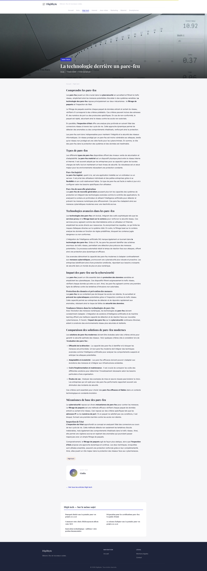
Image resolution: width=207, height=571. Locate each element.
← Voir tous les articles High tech (79, 487)
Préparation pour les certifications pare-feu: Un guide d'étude (123, 515)
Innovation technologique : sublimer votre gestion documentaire (81, 530)
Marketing (114, 10)
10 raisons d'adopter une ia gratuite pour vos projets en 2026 (123, 522)
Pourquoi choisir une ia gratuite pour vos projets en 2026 (80, 515)
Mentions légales (142, 554)
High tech (85, 10)
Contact (139, 557)
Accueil (71, 10)
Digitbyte (49, 4)
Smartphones (134, 10)
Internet (94, 10)
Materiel (123, 10)
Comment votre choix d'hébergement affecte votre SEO (82, 522)
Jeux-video (104, 10)
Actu (78, 10)
